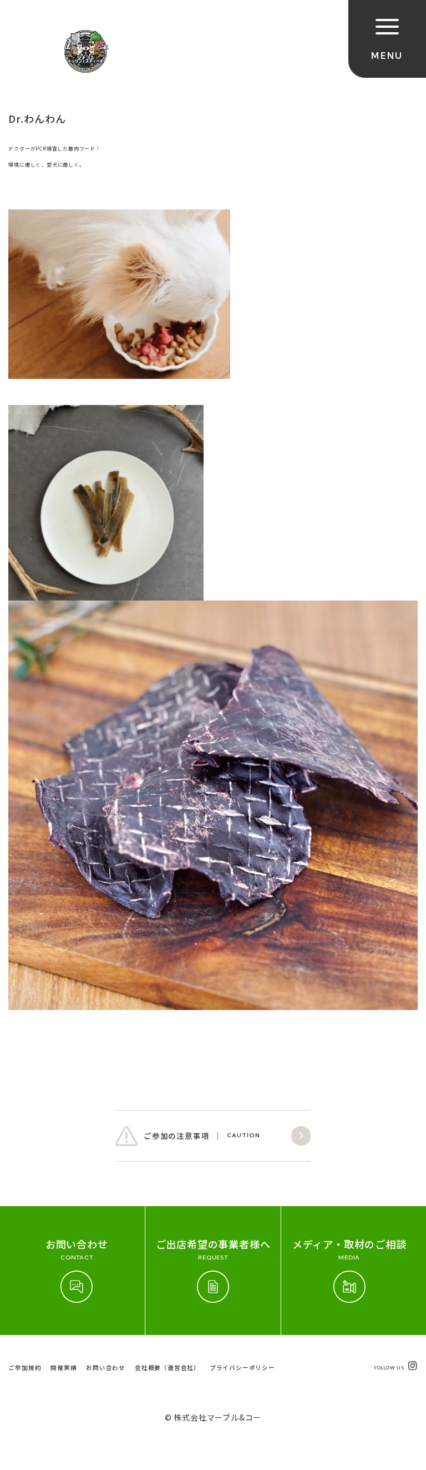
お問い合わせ (105, 1367)
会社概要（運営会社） (167, 1367)
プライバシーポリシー (242, 1367)
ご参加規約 (24, 1367)
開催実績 (63, 1367)
